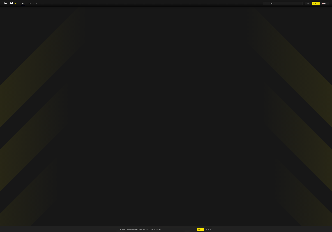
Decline (208, 229)
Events (23, 3)
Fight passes (32, 3)
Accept (200, 229)
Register (316, 3)
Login (307, 3)
